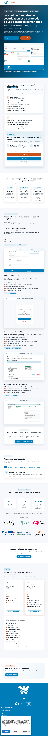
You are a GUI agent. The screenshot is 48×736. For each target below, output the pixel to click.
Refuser (15, 731)
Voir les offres (25, 38)
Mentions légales (4, 715)
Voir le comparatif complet (23, 652)
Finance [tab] (16, 467)
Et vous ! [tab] (39, 467)
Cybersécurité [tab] (32, 467)
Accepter (6, 731)
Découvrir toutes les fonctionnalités (24, 441)
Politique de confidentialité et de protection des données (15, 733)
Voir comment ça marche (24, 154)
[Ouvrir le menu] (42, 2)
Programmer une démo (11, 38)
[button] (29, 718)
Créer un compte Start (13, 611)
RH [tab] (5, 467)
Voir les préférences (25, 731)
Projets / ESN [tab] (23, 467)
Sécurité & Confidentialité (5, 710)
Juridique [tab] (10, 467)
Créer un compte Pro (34, 611)
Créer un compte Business (24, 646)
